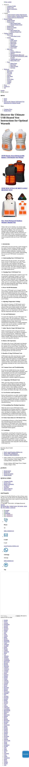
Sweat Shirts (10, 79)
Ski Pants (12, 67)
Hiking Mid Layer (15, 60)
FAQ (8, 12)
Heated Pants (10, 26)
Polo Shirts (10, 76)
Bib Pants (9, 72)
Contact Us (7, 86)
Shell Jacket (13, 43)
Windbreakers (13, 46)
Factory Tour (10, 7)
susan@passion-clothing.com (11, 546)
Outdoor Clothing (8, 33)
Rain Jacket (13, 42)
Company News (8, 109)
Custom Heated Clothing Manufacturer (17, 14)
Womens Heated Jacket (16, 24)
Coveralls (9, 73)
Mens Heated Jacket (15, 23)
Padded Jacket (13, 506)
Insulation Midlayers (15, 52)
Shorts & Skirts (14, 66)
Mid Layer (9, 49)
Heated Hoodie (11, 20)
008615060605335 (9, 561)
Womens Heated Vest (15, 32)
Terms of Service (8, 488)
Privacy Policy (7, 490)
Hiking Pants (13, 63)
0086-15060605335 (9, 531)
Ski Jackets (20, 506)
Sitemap (3, 504)
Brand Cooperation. (12, 9)
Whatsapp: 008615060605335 (11, 455)
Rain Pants (13, 65)
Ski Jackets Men (5, 506)
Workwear (6, 69)
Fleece (12, 50)
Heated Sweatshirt (11, 27)
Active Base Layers (15, 36)
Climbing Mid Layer (15, 59)
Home (5, 98)
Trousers (9, 80)
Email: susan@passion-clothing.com (13, 452)
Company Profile (11, 6)
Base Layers (10, 70)
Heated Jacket (10, 22)
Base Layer (10, 34)
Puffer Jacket (13, 40)
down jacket (13, 47)
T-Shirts (9, 82)
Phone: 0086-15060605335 (11, 453)
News (5, 85)
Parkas (12, 39)
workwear (12, 507)
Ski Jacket (12, 44)
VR (8, 10)
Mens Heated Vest (15, 30)
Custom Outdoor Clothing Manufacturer (17, 16)
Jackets (9, 37)
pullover (12, 53)
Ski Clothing (6, 507)
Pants (8, 62)
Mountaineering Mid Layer (17, 55)
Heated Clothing (8, 19)
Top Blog (6, 487)
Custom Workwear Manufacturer (15, 17)
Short (8, 77)
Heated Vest (10, 29)
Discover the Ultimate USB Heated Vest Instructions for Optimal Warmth (14, 102)
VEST (8, 83)
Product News (7, 110)
